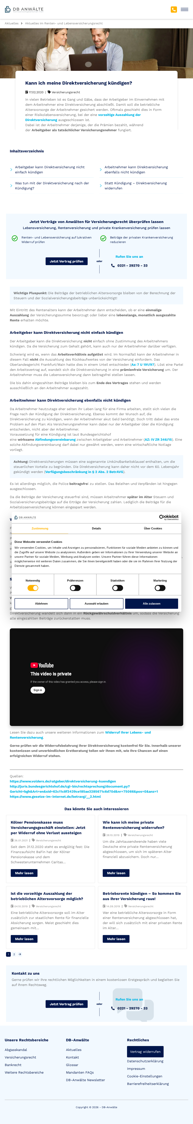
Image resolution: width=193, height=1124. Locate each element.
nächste (19, 954)
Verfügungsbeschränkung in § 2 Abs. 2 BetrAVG (84, 472)
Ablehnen (41, 603)
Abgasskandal (16, 1050)
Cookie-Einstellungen (144, 1076)
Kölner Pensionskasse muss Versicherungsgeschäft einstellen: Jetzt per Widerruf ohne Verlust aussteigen (48, 827)
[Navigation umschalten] (184, 9)
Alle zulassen (151, 603)
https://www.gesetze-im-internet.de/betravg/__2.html (55, 796)
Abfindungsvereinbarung (55, 439)
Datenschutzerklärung (145, 1061)
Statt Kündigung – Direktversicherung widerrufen (136, 185)
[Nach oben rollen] (184, 1106)
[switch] (75, 588)
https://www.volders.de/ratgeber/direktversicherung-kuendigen (63, 781)
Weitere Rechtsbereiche (24, 1072)
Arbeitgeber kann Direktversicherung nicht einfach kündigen (50, 169)
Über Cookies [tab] (153, 528)
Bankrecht (13, 1065)
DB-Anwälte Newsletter (85, 1080)
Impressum (136, 1069)
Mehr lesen (24, 873)
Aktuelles (73, 1050)
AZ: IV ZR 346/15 (158, 439)
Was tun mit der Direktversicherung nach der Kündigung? (52, 185)
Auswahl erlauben (96, 603)
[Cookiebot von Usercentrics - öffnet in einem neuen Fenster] (162, 517)
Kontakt (72, 1057)
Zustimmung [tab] (40, 528)
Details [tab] (96, 528)
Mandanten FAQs (80, 1072)
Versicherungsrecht (20, 1057)
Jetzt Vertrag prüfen (66, 261)
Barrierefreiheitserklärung (148, 1084)
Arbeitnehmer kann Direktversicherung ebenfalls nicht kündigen (136, 169)
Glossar (72, 1065)
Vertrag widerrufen (145, 1052)
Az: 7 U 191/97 (142, 364)
